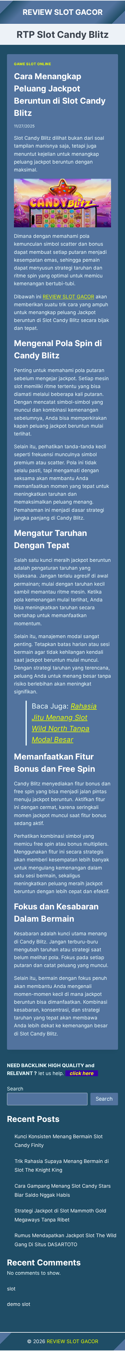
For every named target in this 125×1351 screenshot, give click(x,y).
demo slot (18, 1304)
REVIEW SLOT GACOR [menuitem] (68, 297)
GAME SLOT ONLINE (32, 64)
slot (11, 1289)
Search (15, 1089)
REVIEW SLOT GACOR (72, 1341)
